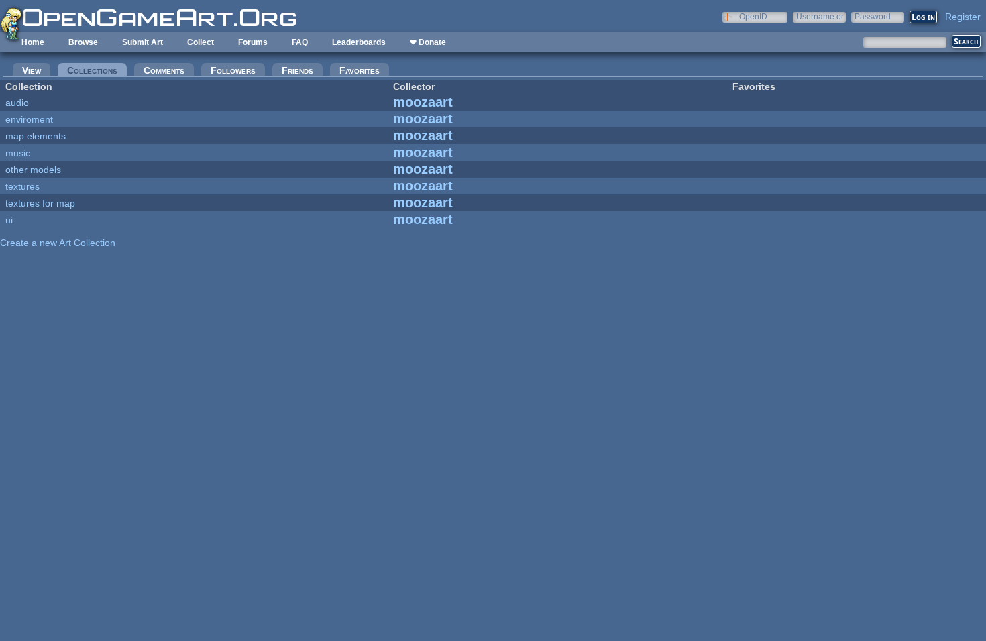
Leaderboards (359, 42)
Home (32, 42)
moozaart (423, 102)
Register (963, 16)
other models (33, 169)
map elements (35, 136)
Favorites (359, 70)
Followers (233, 70)
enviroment (29, 119)
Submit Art (142, 42)
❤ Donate (428, 42)
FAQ (300, 42)
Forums (253, 42)
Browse (83, 42)
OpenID (753, 16)
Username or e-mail (820, 16)
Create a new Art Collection (57, 242)
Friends (297, 70)
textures (22, 186)
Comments (164, 70)
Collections (97, 70)
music (17, 153)
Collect (200, 42)
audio (17, 102)
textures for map (40, 203)
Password (873, 16)
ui (9, 220)
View (31, 70)
